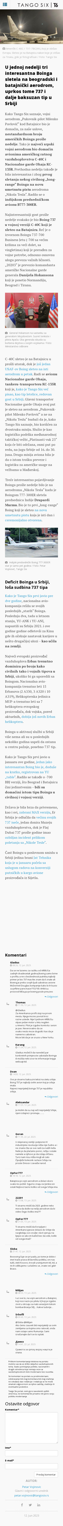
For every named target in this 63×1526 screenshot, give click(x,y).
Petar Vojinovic (31, 1487)
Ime (8, 1447)
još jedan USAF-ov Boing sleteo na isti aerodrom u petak (27, 369)
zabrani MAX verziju (34, 812)
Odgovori (52, 996)
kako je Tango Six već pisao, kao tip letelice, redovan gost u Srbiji (28, 394)
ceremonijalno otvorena (23, 520)
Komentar (12, 1409)
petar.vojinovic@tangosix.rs (31, 1495)
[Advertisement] (31, 916)
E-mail (9, 1460)
